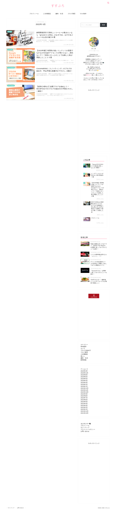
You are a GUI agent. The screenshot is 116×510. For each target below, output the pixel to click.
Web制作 (83, 13)
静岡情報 (83, 360)
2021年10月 (84, 413)
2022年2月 (84, 407)
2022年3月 (84, 405)
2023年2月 (84, 384)
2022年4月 (84, 403)
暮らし (83, 356)
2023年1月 (84, 386)
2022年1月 (84, 409)
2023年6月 (84, 377)
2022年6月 (84, 399)
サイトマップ (85, 427)
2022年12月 (84, 388)
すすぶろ (58, 5)
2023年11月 (84, 373)
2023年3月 (84, 382)
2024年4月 (84, 371)
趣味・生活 (59, 13)
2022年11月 (84, 390)
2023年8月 (84, 375)
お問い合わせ (85, 431)
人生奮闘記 (47, 13)
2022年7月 (84, 398)
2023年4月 (84, 380)
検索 (103, 25)
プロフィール (34, 13)
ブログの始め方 (86, 350)
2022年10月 (84, 392)
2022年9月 (84, 394)
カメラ (83, 348)
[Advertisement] (94, 120)
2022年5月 (84, 401)
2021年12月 (84, 411)
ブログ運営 (71, 13)
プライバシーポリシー (88, 429)
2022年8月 (84, 396)
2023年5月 (84, 378)
